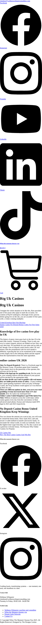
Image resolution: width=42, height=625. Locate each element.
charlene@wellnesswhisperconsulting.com (15, 1)
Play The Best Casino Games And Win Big (15, 435)
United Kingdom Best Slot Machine (12, 323)
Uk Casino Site (5, 433)
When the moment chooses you (9, 243)
